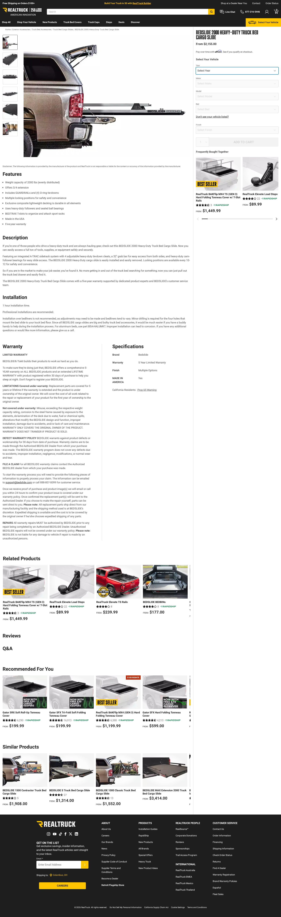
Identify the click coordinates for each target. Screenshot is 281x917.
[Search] (211, 12)
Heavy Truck (145, 861)
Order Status (272, 3)
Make (198, 78)
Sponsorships (182, 848)
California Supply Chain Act (156, 907)
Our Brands (107, 842)
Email (39, 859)
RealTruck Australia (185, 870)
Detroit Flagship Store (112, 885)
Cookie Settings (178, 907)
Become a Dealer (109, 878)
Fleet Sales (218, 894)
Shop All (6, 22)
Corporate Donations (186, 835)
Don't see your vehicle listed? (212, 116)
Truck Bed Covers (72, 22)
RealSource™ (182, 829)
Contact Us (218, 829)
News (104, 848)
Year (198, 65)
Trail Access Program (186, 855)
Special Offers (146, 855)
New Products (50, 22)
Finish (198, 125)
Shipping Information (223, 848)
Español (217, 887)
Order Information (222, 835)
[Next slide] (276, 219)
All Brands (144, 848)
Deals (121, 22)
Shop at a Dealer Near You (234, 3)
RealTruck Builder (142, 3)
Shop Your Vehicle (26, 22)
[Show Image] (10, 42)
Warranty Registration (224, 874)
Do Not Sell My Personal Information (126, 907)
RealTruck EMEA (184, 876)
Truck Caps (94, 22)
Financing (218, 842)
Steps (109, 22)
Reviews (180, 842)
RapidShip (144, 835)
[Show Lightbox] (104, 96)
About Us (106, 829)
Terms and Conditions (197, 907)
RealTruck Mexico (184, 883)
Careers (105, 835)
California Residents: (134, 389)
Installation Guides (148, 829)
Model (198, 91)
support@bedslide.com (19, 482)
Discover (135, 22)
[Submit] (84, 865)
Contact (256, 3)
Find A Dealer (219, 868)
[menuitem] (6, 22)
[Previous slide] (198, 219)
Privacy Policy (108, 855)
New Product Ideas (148, 868)
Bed (197, 104)
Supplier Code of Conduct (114, 861)
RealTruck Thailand (185, 889)
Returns (217, 861)
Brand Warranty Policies (225, 881)
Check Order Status (222, 855)
